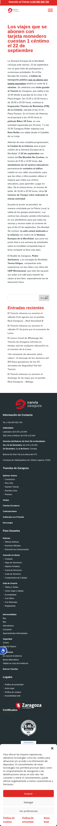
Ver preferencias (28, 811)
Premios (8, 494)
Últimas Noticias (11, 542)
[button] (52, 748)
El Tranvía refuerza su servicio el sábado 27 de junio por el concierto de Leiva (28, 329)
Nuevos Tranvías (10, 669)
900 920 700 (42, 1)
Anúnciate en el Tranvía (13, 517)
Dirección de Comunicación (16, 549)
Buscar (44, 297)
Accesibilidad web (12, 696)
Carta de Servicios (12, 574)
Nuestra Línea (10, 491)
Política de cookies (13, 692)
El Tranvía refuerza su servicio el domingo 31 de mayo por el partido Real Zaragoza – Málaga (26, 378)
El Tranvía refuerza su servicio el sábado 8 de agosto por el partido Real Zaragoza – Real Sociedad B (26, 317)
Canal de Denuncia (13, 570)
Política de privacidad (14, 684)
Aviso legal (9, 688)
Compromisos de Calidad (16, 578)
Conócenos (9, 479)
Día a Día (8, 483)
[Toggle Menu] (50, 10)
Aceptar (28, 793)
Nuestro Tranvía (11, 487)
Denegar (28, 802)
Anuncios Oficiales (12, 546)
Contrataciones (10, 511)
